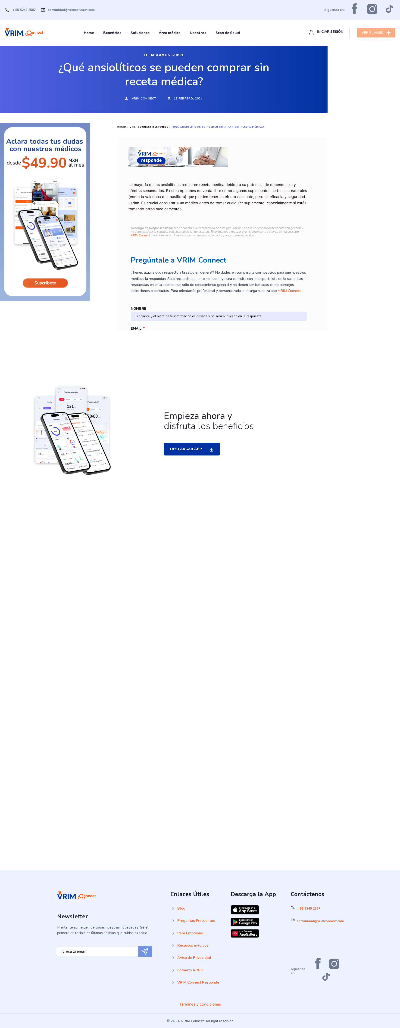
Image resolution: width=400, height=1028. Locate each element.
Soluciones (140, 33)
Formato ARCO (190, 970)
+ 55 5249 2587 (308, 908)
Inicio (121, 127)
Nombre (138, 308)
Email (136, 328)
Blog (181, 908)
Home (89, 33)
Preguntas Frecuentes (196, 920)
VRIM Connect (140, 235)
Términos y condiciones (200, 1004)
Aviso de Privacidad (194, 957)
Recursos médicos (192, 945)
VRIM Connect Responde (149, 127)
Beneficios (112, 33)
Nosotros (198, 33)
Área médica (170, 33)
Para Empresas (190, 933)
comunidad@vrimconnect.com (320, 921)
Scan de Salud (228, 33)
